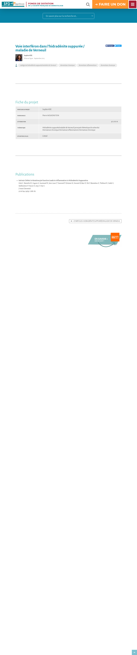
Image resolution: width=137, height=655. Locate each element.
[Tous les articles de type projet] (16, 65)
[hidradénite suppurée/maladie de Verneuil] (105, 246)
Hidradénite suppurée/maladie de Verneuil (71, 128)
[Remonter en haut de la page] (134, 652)
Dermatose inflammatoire (69, 130)
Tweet (118, 45)
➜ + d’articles (95, 221)
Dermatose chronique (51, 130)
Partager (110, 45)
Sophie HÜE (47, 109)
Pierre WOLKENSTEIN (51, 115)
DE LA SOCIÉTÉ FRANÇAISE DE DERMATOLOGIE (45, 4)
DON (121, 4)
